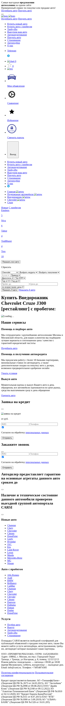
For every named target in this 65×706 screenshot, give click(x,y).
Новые (4, 207)
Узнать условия (9, 373)
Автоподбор (13, 43)
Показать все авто (10, 262)
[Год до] (15, 281)
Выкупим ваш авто (17, 32)
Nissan (10, 563)
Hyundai (11, 541)
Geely (10, 539)
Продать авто (25, 10)
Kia (9, 547)
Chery (10, 528)
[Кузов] (5, 275)
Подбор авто (13, 624)
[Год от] (6, 281)
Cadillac (11, 586)
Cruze (10, 202)
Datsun (10, 607)
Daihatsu (11, 605)
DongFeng (12, 536)
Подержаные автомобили (20, 194)
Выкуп (10, 627)
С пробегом (15, 207)
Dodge (10, 610)
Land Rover (13, 549)
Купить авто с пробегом (19, 26)
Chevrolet (12, 200)
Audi (9, 578)
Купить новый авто (17, 24)
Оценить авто (8, 395)
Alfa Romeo (13, 575)
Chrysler (11, 597)
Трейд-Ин (12, 29)
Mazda (10, 555)
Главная (11, 191)
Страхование (14, 40)
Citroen (10, 533)
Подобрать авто (9, 10)
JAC (9, 544)
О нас (10, 45)
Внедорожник (14, 197)
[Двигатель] (8, 278)
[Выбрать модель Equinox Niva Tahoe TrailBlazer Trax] (28, 272)
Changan (11, 525)
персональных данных (37, 432)
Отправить (7, 438)
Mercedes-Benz (14, 558)
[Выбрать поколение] (49, 272)
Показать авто (9, 290)
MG (9, 560)
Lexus (10, 552)
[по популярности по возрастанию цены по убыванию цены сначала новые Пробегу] (12, 287)
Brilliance (11, 583)
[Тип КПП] (20, 278)
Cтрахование (14, 635)
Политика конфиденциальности (17, 672)
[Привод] (15, 275)
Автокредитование (17, 34)
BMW (10, 580)
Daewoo (11, 602)
